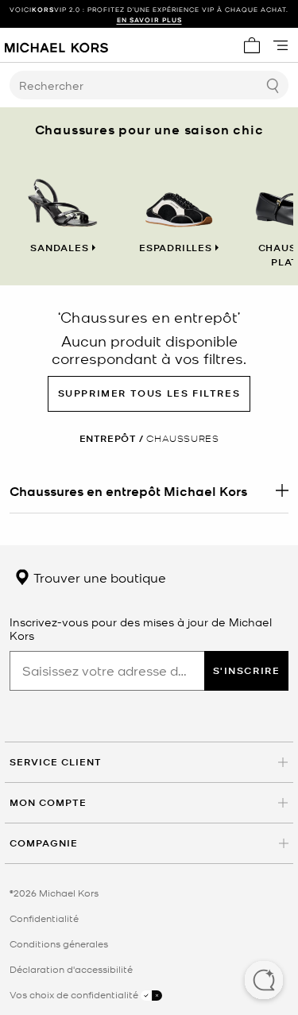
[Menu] (280, 45)
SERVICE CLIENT (56, 762)
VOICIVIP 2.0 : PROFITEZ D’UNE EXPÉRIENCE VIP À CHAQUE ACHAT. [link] (149, 14)
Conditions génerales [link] (59, 943)
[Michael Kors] (56, 45)
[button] (264, 981)
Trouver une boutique (98, 577)
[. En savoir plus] (149, 490)
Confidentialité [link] (44, 918)
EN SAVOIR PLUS (149, 19)
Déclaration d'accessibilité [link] (71, 969)
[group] (149, 14)
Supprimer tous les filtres (149, 393)
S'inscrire (247, 670)
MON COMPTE (48, 802)
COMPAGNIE (44, 843)
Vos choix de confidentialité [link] (75, 994)
